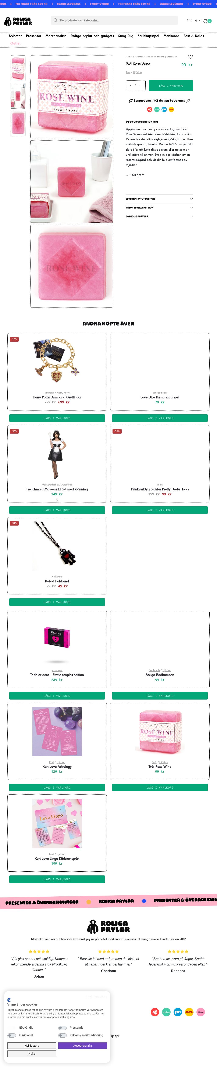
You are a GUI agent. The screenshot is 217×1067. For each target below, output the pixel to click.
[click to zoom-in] (71, 97)
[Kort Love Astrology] (57, 731)
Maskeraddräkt (50, 485)
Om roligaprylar (137, 216)
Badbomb (154, 670)
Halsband (57, 577)
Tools (160, 485)
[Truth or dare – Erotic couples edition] (57, 639)
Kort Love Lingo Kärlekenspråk (57, 859)
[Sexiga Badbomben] (159, 639)
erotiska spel (160, 393)
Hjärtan (137, 72)
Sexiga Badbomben (160, 675)
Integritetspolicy (96, 996)
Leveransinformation (140, 198)
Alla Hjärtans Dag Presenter (161, 57)
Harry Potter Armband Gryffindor (57, 397)
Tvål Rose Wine (160, 767)
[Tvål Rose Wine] (159, 731)
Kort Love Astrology (57, 767)
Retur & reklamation (139, 207)
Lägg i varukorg (171, 85)
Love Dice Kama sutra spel (159, 397)
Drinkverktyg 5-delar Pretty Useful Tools (160, 489)
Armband (49, 393)
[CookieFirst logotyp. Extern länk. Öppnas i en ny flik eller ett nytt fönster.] (9, 1000)
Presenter (138, 57)
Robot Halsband (57, 581)
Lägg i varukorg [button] (57, 418)
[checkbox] (11, 1028)
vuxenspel (57, 670)
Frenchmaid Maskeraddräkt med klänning (57, 489)
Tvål (128, 72)
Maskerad (66, 485)
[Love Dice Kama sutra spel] (159, 362)
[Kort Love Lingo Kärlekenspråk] (57, 823)
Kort (51, 762)
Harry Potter (63, 393)
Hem (128, 57)
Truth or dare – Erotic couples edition (57, 675)
